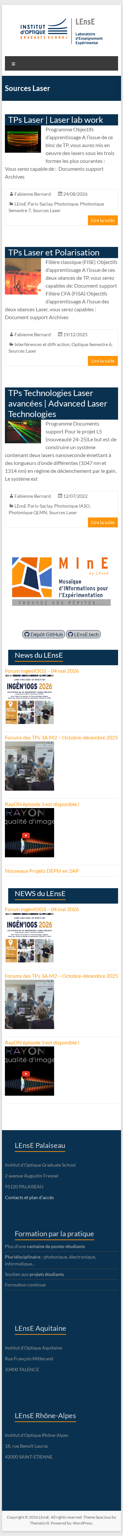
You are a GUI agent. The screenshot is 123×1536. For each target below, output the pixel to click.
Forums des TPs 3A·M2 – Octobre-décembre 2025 (61, 737)
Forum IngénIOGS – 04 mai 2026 (42, 671)
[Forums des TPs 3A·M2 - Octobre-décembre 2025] (29, 745)
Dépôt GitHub (46, 634)
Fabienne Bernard (32, 194)
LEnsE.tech (86, 634)
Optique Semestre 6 (92, 344)
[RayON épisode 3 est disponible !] (29, 812)
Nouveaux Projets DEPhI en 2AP (42, 870)
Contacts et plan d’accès (29, 1197)
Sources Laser (47, 210)
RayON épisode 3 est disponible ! (42, 804)
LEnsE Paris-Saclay (33, 204)
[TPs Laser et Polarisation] (23, 261)
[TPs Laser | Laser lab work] (23, 128)
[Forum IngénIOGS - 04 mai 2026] (29, 678)
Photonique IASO (72, 506)
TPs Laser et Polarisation (53, 252)
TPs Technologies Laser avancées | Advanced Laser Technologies (57, 403)
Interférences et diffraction (42, 344)
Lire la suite (102, 220)
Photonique (66, 204)
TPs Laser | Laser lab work (55, 119)
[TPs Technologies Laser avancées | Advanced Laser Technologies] (23, 423)
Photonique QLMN (28, 512)
